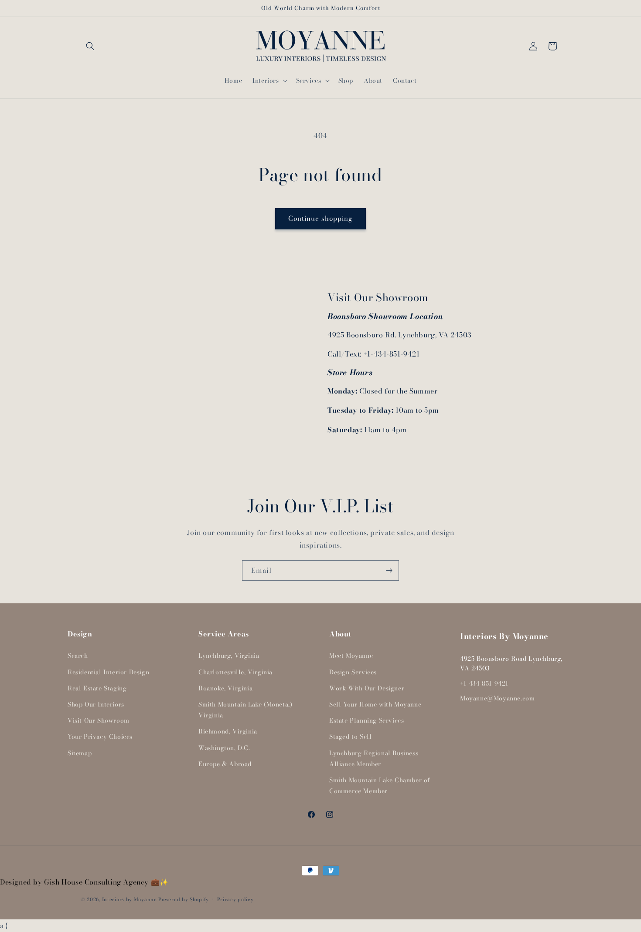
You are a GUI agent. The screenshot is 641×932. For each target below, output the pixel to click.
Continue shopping (320, 218)
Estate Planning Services (366, 720)
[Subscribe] (389, 570)
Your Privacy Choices (100, 736)
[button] (90, 46)
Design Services (353, 672)
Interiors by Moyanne (129, 899)
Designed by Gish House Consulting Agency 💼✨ (84, 882)
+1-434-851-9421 (484, 683)
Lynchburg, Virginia (228, 655)
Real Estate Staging (97, 688)
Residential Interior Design (108, 672)
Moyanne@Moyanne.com (497, 698)
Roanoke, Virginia (225, 688)
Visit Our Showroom (99, 720)
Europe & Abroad (225, 764)
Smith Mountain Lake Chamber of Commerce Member (379, 785)
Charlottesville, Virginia (235, 672)
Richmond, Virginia (227, 731)
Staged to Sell (350, 736)
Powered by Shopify (183, 899)
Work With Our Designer (366, 688)
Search (78, 655)
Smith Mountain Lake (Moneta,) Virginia (245, 710)
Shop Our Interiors (96, 704)
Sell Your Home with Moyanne (375, 704)
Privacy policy (235, 899)
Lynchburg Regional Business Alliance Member (373, 758)
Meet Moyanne (351, 655)
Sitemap (80, 753)
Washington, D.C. (224, 748)
